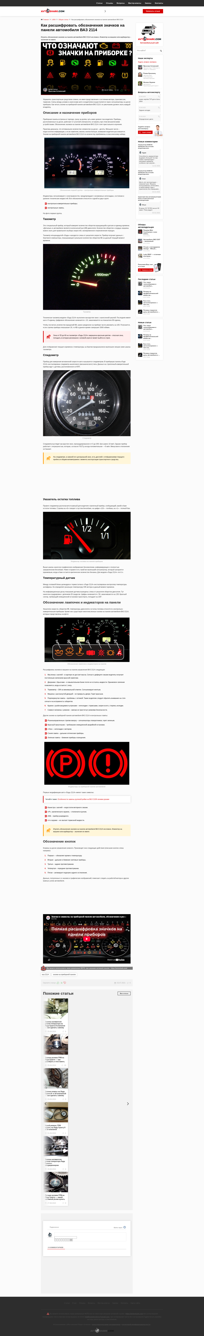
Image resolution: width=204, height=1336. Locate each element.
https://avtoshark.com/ (119, 968)
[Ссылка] (68, 1240)
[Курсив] (57, 1240)
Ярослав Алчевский (151, 66)
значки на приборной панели (64, 974)
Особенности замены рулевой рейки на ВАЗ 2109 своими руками (83, 799)
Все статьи (124, 993)
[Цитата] (66, 1240)
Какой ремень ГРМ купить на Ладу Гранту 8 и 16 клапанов (55, 1127)
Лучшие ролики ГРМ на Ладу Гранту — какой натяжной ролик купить (55, 1197)
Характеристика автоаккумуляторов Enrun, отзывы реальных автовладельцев (149, 198)
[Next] (127, 1102)
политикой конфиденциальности (136, 1324)
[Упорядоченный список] (61, 1240)
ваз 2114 (45, 974)
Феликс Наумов (149, 82)
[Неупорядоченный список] (64, 1240)
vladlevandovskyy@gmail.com (97, 1317)
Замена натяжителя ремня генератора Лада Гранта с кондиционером (55, 1162)
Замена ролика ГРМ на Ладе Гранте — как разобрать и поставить (55, 1059)
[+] (71, 1240)
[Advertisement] (87, 482)
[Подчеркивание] (59, 1240)
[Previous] (46, 1102)
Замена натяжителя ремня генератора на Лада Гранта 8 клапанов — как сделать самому (55, 1025)
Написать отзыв (153, 11)
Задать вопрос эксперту (147, 62)
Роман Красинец (149, 73)
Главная (46, 19)
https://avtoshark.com (134, 1314)
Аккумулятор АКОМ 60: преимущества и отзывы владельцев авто (146, 146)
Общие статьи (63, 19)
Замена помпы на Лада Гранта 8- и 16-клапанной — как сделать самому (55, 1093)
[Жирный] (55, 1240)
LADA (54, 19)
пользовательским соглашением (106, 1324)
